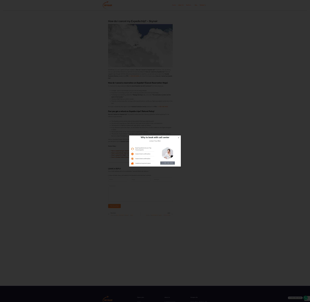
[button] (178, 137)
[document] (155, 151)
